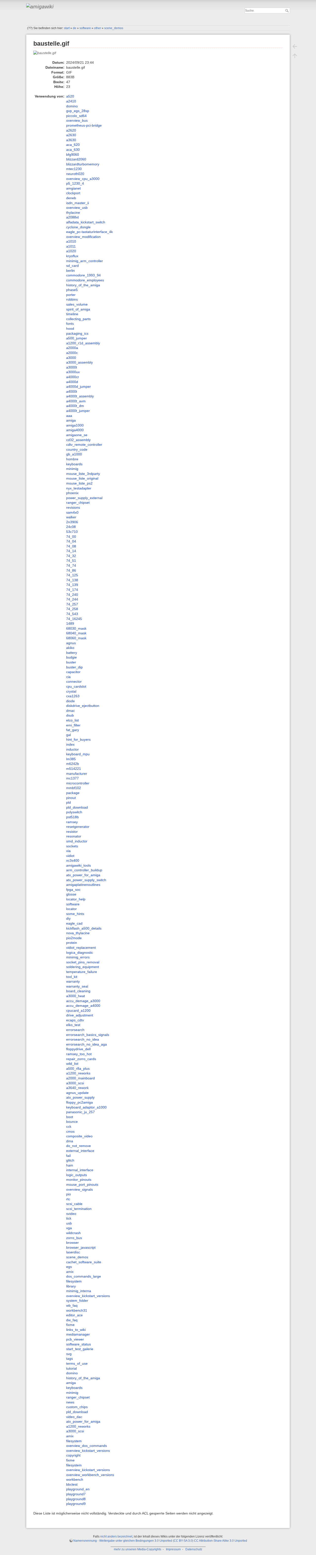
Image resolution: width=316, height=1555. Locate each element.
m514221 (73, 769)
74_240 (72, 595)
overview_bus (77, 120)
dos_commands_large (83, 1276)
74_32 (71, 556)
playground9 (76, 1504)
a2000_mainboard (80, 1078)
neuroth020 (75, 174)
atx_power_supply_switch (86, 880)
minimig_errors (78, 957)
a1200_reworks (78, 1073)
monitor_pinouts (78, 1180)
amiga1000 (75, 425)
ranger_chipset (78, 503)
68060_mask (76, 638)
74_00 (71, 537)
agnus (71, 643)
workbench (74, 1479)
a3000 (71, 358)
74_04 (71, 541)
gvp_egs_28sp (77, 111)
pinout (71, 798)
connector (74, 681)
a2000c (72, 353)
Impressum (173, 1549)
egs (69, 1267)
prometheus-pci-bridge (84, 125)
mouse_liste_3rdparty (83, 474)
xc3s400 (72, 860)
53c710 (72, 532)
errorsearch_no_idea (82, 1039)
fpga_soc (73, 890)
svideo (71, 1214)
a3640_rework (77, 1088)
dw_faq (72, 1320)
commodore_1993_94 (83, 275)
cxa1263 (72, 696)
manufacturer (76, 774)
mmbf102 (73, 788)
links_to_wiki (76, 1330)
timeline (72, 314)
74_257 (72, 604)
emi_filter (73, 725)
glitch (70, 1160)
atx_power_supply (80, 1097)
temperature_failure (81, 972)
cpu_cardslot (76, 686)
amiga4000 (75, 430)
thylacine (73, 212)
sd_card (72, 266)
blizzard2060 (76, 159)
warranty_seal (77, 986)
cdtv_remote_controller (84, 445)
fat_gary (72, 730)
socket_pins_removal (82, 962)
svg (69, 1354)
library (71, 1286)
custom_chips (77, 1407)
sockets (72, 846)
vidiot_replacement (81, 948)
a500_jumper (76, 338)
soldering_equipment (82, 967)
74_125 (72, 575)
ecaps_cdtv (75, 1020)
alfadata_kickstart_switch (85, 222)
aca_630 (73, 150)
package (72, 793)
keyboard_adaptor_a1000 (86, 1107)
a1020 (71, 251)
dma (69, 1141)
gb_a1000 (74, 454)
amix (70, 1272)
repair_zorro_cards (81, 1059)
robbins (72, 299)
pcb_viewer (75, 1339)
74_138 (72, 580)
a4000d (72, 382)
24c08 (71, 527)
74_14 (71, 551)
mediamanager (78, 1334)
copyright (73, 1455)
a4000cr (72, 377)
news (70, 1402)
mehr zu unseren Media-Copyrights (137, 1549)
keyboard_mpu (78, 754)
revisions (73, 507)
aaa (69, 416)
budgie (71, 657)
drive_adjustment (79, 1015)
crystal (71, 691)
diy (68, 918)
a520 (70, 96)
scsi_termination (79, 1209)
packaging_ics (77, 333)
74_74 (71, 565)
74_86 (71, 570)
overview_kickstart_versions (88, 1296)
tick (68, 1218)
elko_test (73, 1025)
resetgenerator (77, 827)
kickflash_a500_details (83, 928)
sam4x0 (72, 512)
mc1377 (72, 778)
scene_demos (113, 28)
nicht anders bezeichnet (116, 1536)
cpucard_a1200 (78, 1010)
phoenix (72, 493)
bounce (72, 1122)
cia (68, 677)
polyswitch (74, 812)
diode (70, 701)
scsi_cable (74, 1204)
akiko (70, 648)
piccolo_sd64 (76, 116)
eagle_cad (74, 923)
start (67, 28)
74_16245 (74, 619)
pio (68, 1194)
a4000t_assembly (80, 396)
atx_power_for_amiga (83, 875)
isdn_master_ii (77, 203)
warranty (73, 981)
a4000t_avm (76, 401)
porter (71, 295)
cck (68, 1126)
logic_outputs (76, 1175)
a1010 (71, 241)
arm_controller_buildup (84, 870)
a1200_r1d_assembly (83, 343)
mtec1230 (74, 169)
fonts (70, 324)
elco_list (72, 720)
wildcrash (73, 1233)
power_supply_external (84, 498)
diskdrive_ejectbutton (82, 706)
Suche (287, 10)
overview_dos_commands (86, 1446)
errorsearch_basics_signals (87, 1035)
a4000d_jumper (78, 387)
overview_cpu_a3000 (82, 179)
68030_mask (76, 628)
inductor (72, 749)
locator (71, 909)
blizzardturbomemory (82, 164)
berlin (70, 270)
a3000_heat (75, 996)
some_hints (75, 914)
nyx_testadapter (78, 488)
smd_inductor (76, 841)
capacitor (73, 672)
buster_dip (74, 667)
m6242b (72, 764)
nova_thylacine (78, 933)
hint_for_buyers (78, 739)
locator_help (75, 899)
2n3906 (72, 522)
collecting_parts (78, 319)
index (70, 744)
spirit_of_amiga (78, 309)
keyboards (74, 464)
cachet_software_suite (83, 1262)
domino (72, 106)
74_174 (72, 590)
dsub (70, 715)
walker (71, 517)
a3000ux (73, 372)
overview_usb (77, 208)
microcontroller (77, 783)
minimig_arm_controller (84, 261)
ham (69, 1165)
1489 (70, 623)
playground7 (76, 1494)
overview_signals (79, 1189)
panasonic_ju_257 (80, 1112)
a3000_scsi (75, 1083)
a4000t (71, 391)
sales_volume (77, 304)
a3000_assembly (79, 362)
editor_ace (74, 1315)
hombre (72, 459)
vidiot (70, 856)
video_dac (74, 1417)
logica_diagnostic (79, 952)
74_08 (71, 546)
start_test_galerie (79, 1349)
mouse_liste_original (82, 478)
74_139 (72, 585)
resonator (73, 836)
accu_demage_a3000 (83, 1001)
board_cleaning (78, 991)
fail (68, 1156)
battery (71, 653)
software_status (78, 1344)
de (74, 28)
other (97, 28)
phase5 (72, 290)
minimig (72, 469)
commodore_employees (85, 280)
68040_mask (76, 633)
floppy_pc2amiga (79, 1102)
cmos (70, 1131)
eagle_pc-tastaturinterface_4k (89, 232)
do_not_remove (78, 1146)
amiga (71, 420)
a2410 (71, 101)
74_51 (71, 561)
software (85, 28)
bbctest (72, 1484)
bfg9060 (72, 154)
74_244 (72, 599)
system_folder (77, 1300)
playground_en (78, 1489)
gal (68, 735)
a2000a (72, 348)
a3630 (71, 140)
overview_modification (83, 237)
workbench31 (76, 1310)
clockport (73, 193)
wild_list (72, 1064)
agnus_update (77, 1093)
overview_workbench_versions (90, 1475)
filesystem (74, 1281)
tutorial (71, 1368)
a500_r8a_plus (78, 1068)
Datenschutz (193, 1549)
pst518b (72, 817)
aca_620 (73, 145)
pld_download (77, 807)
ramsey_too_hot (79, 1054)
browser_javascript (81, 1247)
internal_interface (79, 1170)
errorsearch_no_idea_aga (86, 1044)
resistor (72, 832)
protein (71, 943)
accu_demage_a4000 (83, 1006)
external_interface (80, 1151)
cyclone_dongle (78, 227)
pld (68, 802)
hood (70, 328)
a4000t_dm (75, 406)
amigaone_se (76, 435)
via (68, 851)
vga (69, 1228)
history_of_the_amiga (83, 285)
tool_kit (71, 977)
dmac (70, 711)
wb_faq (72, 1305)
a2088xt (72, 217)
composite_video (79, 1136)
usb (69, 1223)
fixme (70, 1325)
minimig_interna (78, 1291)
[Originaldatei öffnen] (47, 55)
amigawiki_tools (78, 865)
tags (69, 1359)
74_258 (72, 609)
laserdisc (73, 1252)
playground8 (76, 1499)
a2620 (71, 130)
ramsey (72, 822)
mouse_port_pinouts (82, 1184)
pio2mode (74, 938)
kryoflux (72, 256)
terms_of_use (77, 1363)
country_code (76, 449)
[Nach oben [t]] (294, 55)
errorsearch (75, 1030)
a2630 (71, 135)
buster (71, 662)
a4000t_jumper (78, 411)
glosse (71, 894)
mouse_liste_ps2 (79, 483)
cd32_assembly (78, 440)
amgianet (73, 188)
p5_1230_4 (75, 183)
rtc (68, 1199)
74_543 (72, 614)
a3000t (71, 367)
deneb (71, 198)
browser (72, 1242)
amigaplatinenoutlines (83, 885)
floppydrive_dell (78, 1049)
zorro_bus (74, 1238)
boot (69, 1117)
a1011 (71, 246)
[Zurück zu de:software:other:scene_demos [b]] (294, 46)
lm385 (71, 759)
